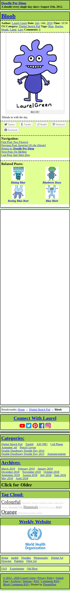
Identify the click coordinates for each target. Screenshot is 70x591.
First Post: (14, 142)
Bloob (8, 16)
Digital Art (57, 557)
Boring (59, 26)
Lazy (21, 29)
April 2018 (22, 478)
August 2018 (30, 475)
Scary (59, 507)
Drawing (6, 561)
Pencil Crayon (28, 447)
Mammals (30, 507)
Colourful (11, 502)
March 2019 (8, 468)
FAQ (4, 568)
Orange (9, 512)
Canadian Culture (46, 503)
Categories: (12, 438)
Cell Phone (56, 444)
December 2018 (10, 471)
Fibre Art (31, 561)
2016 (50, 23)
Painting (19, 561)
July (37, 23)
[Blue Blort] (52, 197)
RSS (36, 581)
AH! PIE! (42, 444)
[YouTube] (22, 425)
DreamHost (49, 584)
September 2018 (10, 475)
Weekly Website (35, 521)
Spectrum (13, 507)
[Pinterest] (35, 425)
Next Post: (14, 151)
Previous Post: (23, 145)
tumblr (14, 557)
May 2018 (7, 478)
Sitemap (27, 581)
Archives (15, 581)
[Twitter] (28, 425)
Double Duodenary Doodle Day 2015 (22, 453)
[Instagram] (48, 425)
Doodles (26, 557)
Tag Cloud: (12, 494)
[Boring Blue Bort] (18, 197)
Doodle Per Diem (13, 3)
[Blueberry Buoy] (52, 179)
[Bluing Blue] (18, 179)
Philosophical (23, 513)
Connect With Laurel (35, 418)
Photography (41, 557)
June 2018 (60, 475)
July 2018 (45, 475)
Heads (4, 29)
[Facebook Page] (41, 425)
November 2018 (31, 471)
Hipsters (4, 507)
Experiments (17, 568)
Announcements (56, 453)
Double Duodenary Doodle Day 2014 (22, 450)
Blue (51, 26)
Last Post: (15, 155)
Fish (20, 507)
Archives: (11, 462)
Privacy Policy (46, 577)
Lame (13, 29)
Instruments (26, 503)
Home (21, 409)
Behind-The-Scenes (47, 507)
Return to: (17, 148)
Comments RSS (50, 581)
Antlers (39, 513)
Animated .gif (9, 447)
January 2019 (45, 468)
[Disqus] (35, 259)
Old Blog (32, 568)
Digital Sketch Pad (29, 26)
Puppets (35, 503)
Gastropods (58, 503)
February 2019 (26, 468)
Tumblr (29, 444)
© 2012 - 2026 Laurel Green (19, 577)
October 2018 (51, 471)
